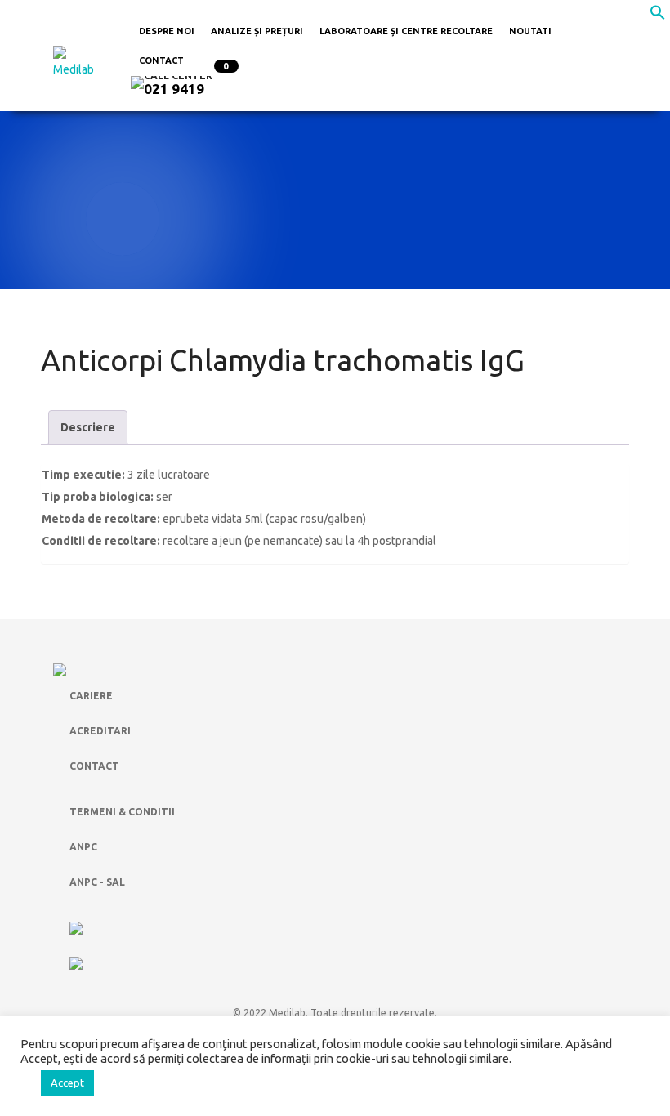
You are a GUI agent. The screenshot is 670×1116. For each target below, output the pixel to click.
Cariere (91, 695)
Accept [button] (67, 1082)
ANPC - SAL (97, 882)
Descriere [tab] (87, 427)
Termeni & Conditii (122, 811)
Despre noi (166, 31)
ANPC (83, 846)
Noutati (530, 31)
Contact (161, 60)
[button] (658, 16)
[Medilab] (79, 62)
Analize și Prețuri (257, 31)
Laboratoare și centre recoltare (406, 31)
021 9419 (174, 88)
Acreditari (100, 730)
